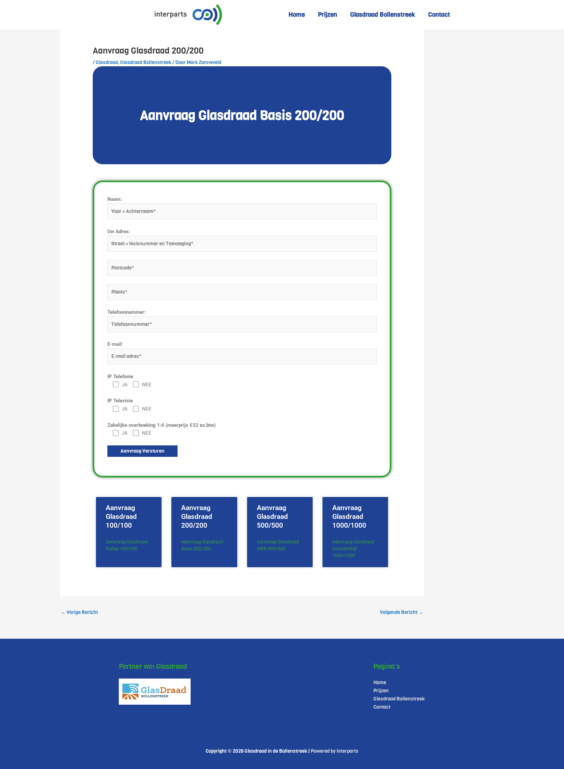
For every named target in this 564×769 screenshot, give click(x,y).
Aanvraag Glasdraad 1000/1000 (349, 517)
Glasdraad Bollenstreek (382, 14)
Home (297, 14)
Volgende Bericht (401, 612)
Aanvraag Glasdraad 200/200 (196, 517)
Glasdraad (107, 62)
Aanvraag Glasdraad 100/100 (121, 517)
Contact (439, 14)
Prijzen (327, 14)
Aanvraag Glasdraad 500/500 (272, 517)
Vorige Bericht (79, 612)
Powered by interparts (334, 751)
